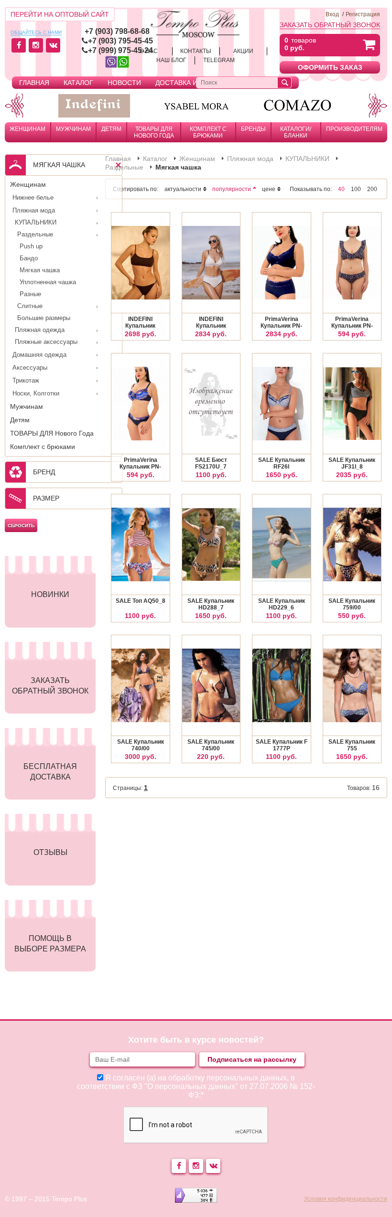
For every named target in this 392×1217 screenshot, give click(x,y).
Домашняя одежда (39, 354)
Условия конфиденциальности (345, 1199)
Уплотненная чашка (48, 282)
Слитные (30, 306)
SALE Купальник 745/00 (210, 745)
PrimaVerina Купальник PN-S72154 (281, 323)
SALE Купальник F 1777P (281, 745)
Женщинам (27, 129)
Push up (31, 246)
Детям (111, 129)
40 (341, 189)
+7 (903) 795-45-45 (120, 41)
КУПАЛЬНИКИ (35, 222)
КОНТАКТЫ (195, 51)
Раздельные (35, 234)
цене (268, 189)
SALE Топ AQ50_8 (140, 601)
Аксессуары (29, 367)
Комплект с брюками (208, 132)
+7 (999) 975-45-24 (120, 50)
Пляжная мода (33, 210)
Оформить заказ (330, 67)
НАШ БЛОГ (171, 60)
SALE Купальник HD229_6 (281, 604)
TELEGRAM (219, 60)
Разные (30, 294)
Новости (124, 82)
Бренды (253, 129)
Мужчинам (73, 129)
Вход (332, 14)
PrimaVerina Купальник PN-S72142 (352, 323)
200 (372, 189)
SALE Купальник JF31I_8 (351, 463)
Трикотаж (25, 380)
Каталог (78, 82)
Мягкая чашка (40, 270)
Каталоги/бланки (295, 132)
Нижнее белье (33, 197)
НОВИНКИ (50, 594)
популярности (231, 189)
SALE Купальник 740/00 (140, 745)
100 (356, 189)
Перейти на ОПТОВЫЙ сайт (60, 14)
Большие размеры (43, 317)
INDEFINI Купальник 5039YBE (211, 323)
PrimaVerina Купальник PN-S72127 (140, 464)
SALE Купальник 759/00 (351, 604)
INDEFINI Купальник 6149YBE (140, 323)
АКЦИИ (243, 51)
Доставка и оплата (190, 82)
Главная (34, 82)
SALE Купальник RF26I (281, 463)
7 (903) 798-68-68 (119, 31)
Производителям (354, 129)
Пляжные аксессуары (46, 341)
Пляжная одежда (40, 329)
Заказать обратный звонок (330, 25)
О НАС (149, 51)
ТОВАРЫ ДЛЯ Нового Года (154, 132)
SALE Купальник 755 (351, 745)
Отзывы (50, 852)
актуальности (182, 189)
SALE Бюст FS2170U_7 (211, 463)
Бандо (29, 258)
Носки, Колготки (35, 393)
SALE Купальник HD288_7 (210, 604)
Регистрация (363, 14)
